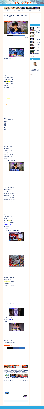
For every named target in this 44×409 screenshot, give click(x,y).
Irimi (35, 67)
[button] (39, 56)
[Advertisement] (16, 18)
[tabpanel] (7, 9)
